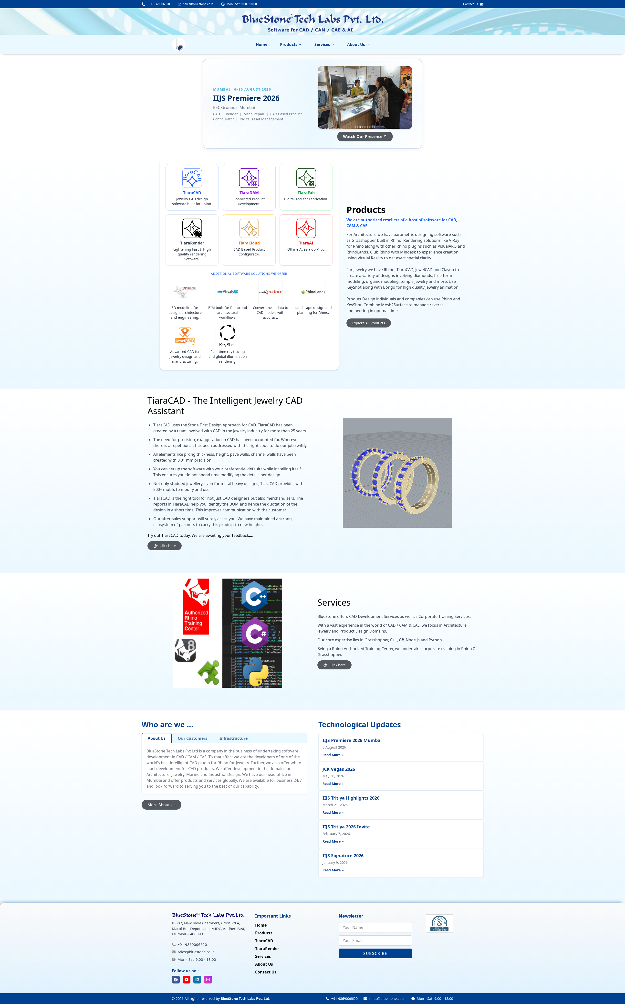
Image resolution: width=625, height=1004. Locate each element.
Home (261, 44)
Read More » (333, 754)
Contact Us (265, 972)
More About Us (161, 804)
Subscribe (375, 953)
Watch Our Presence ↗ (365, 136)
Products (288, 44)
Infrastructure (233, 738)
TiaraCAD (264, 940)
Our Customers (192, 738)
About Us (356, 44)
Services (322, 44)
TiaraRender (267, 948)
